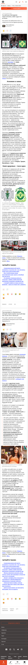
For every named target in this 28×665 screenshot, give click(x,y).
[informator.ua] (3, 2)
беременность (5, 608)
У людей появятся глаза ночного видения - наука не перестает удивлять (14, 283)
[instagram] (10, 649)
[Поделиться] (7, 30)
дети (17, 608)
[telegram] (18, 649)
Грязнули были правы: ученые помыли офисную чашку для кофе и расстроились (13, 584)
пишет (4, 78)
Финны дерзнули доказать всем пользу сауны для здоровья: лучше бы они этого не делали (13, 574)
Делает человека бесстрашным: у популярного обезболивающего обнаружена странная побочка (13, 579)
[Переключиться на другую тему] (19, 2)
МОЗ (15, 304)
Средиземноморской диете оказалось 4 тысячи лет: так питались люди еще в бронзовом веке (13, 269)
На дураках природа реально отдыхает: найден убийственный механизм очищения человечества (12, 279)
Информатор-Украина (4, 657)
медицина (4, 304)
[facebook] (6, 649)
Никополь (25, 656)
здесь (8, 261)
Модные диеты (16, 8)
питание (11, 610)
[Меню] (26, 2)
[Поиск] (23, 2)
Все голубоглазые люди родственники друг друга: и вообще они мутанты (13, 274)
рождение (12, 608)
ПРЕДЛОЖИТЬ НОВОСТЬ (14, 623)
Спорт (15, 656)
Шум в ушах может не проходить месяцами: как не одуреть (13, 588)
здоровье (10, 62)
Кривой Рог (19, 657)
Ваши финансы (10, 657)
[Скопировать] (10, 30)
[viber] (21, 649)
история (10, 304)
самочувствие (5, 610)
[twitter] (14, 649)
